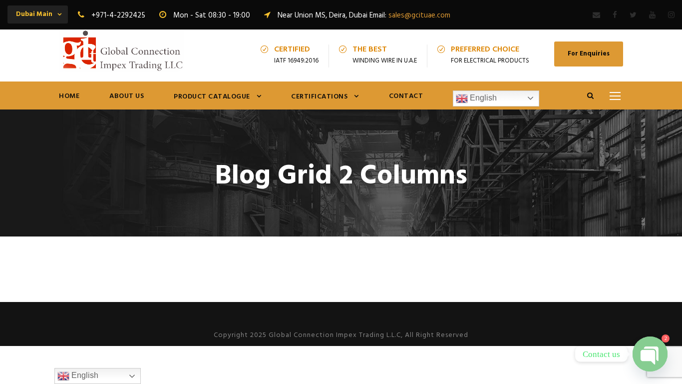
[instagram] (671, 16)
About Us (126, 96)
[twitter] (633, 16)
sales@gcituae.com (419, 16)
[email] (596, 16)
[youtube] (652, 16)
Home (69, 96)
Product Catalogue (212, 96)
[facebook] (615, 16)
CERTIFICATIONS (319, 96)
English (482, 98)
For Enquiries (589, 53)
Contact (406, 96)
